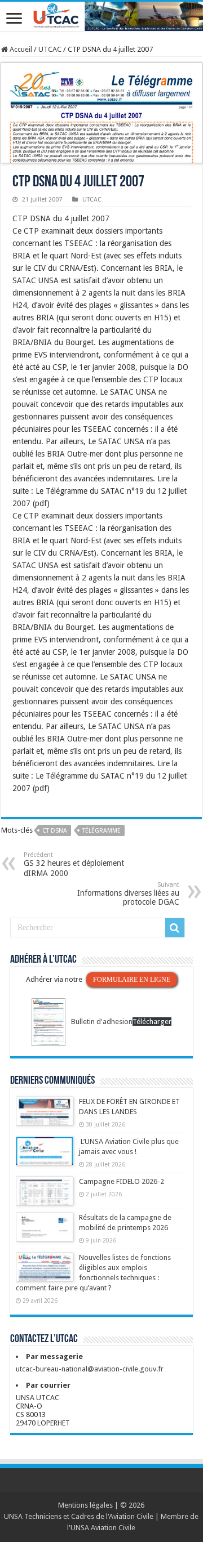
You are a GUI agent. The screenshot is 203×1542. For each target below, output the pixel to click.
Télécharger (152, 1021)
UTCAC (49, 49)
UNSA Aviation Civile (102, 1527)
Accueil (20, 49)
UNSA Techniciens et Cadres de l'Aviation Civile (78, 1516)
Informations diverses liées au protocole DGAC (128, 893)
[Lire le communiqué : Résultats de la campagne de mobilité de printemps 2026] (44, 1232)
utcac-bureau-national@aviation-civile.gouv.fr (90, 1369)
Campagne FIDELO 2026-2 (121, 1181)
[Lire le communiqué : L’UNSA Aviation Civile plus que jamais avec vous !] (44, 1156)
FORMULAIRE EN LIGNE (131, 980)
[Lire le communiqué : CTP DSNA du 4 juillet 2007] (101, 112)
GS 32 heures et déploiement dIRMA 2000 (74, 864)
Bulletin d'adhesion (102, 1021)
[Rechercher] (174, 927)
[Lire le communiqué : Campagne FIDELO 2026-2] (44, 1196)
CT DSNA (54, 830)
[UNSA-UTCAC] (101, 16)
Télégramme (101, 830)
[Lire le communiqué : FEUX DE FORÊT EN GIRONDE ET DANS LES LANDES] (44, 1116)
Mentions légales (85, 1505)
